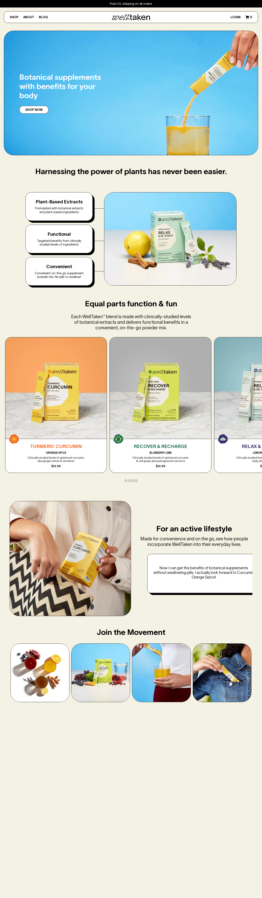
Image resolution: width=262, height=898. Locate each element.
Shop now (34, 109)
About (28, 17)
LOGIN (236, 17)
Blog (43, 17)
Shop (14, 17)
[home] (131, 17)
